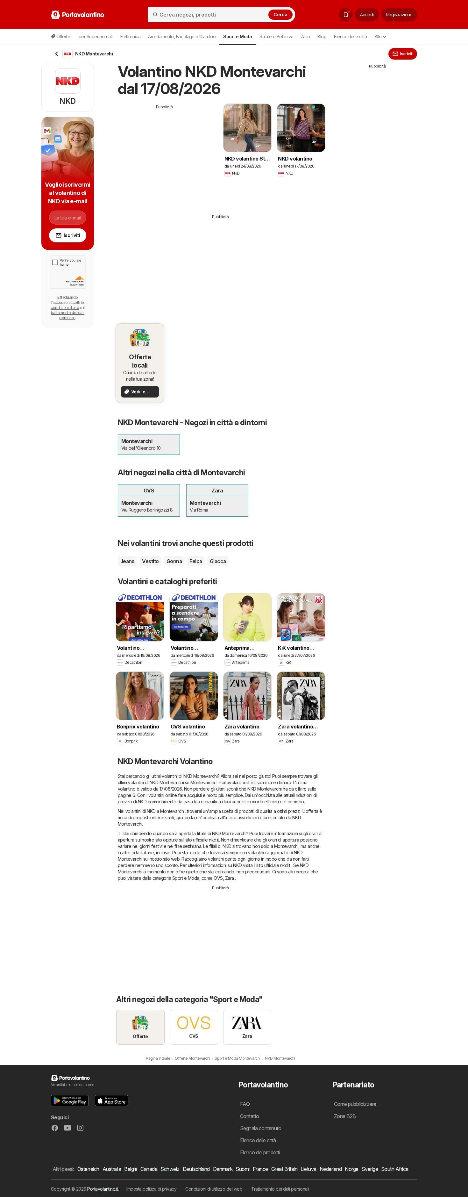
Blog (321, 36)
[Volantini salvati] (345, 14)
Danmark (222, 1169)
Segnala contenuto (260, 1128)
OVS (218, 878)
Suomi (242, 1169)
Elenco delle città (350, 36)
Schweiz (169, 1169)
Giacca (218, 561)
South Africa (394, 1169)
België (130, 1169)
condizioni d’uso (65, 307)
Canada (148, 1169)
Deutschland (196, 1169)
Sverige (370, 1169)
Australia (112, 1169)
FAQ (245, 1104)
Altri (378, 36)
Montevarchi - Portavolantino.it (219, 782)
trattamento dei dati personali (67, 315)
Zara (229, 878)
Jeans (127, 561)
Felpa (195, 561)
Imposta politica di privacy (151, 1189)
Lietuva (308, 1169)
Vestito (150, 561)
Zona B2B (345, 1116)
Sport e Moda (185, 878)
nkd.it (214, 839)
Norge (351, 1169)
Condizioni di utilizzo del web (213, 1189)
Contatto (249, 1116)
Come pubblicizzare (355, 1104)
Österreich (88, 1169)
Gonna (174, 561)
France (260, 1169)
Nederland (331, 1169)
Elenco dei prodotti (260, 1152)
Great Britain (284, 1169)
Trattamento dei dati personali (280, 1189)
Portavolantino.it (102, 1189)
